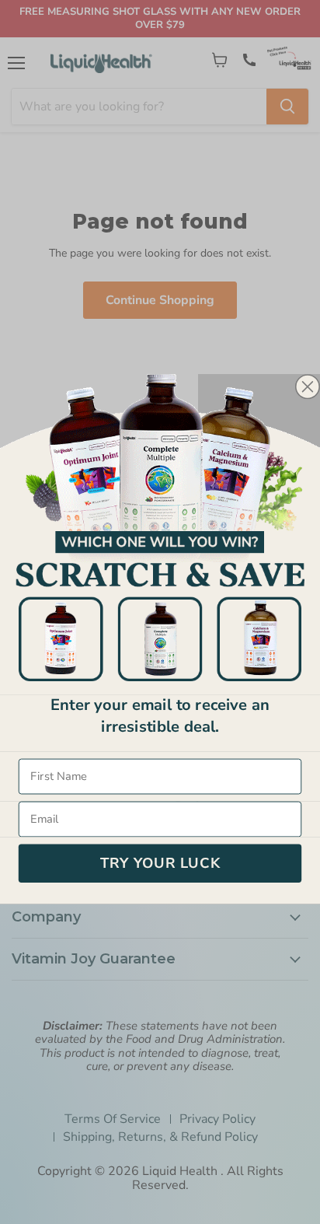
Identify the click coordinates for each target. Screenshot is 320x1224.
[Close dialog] (307, 386)
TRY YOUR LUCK (160, 863)
